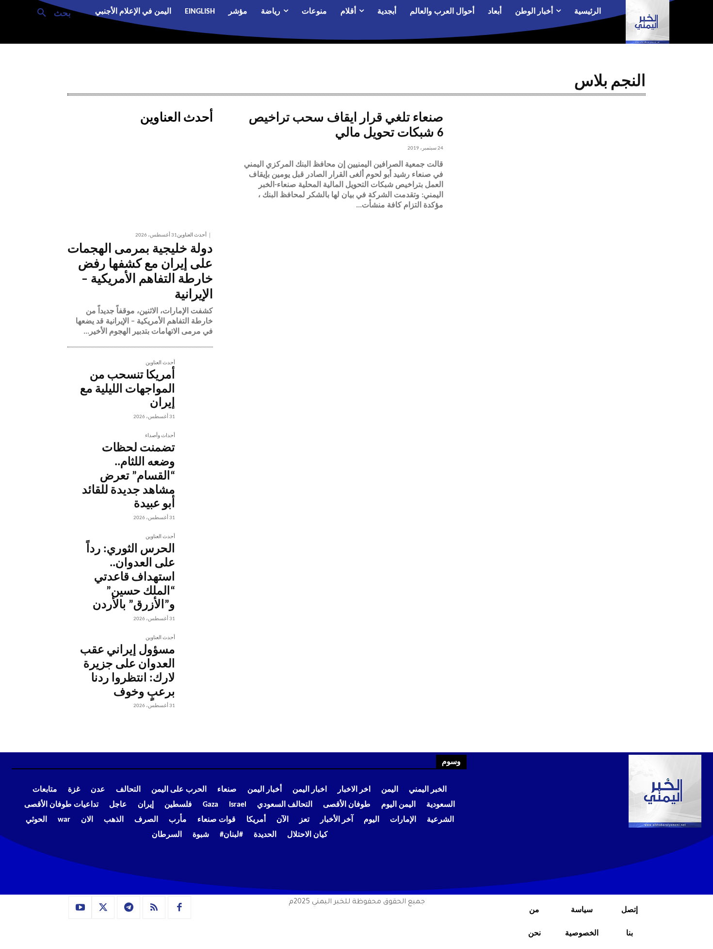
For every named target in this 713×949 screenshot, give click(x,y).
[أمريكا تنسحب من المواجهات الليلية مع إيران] (194, 379)
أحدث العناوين (192, 235)
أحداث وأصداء (160, 436)
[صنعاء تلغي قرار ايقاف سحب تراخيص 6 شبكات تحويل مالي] (544, 178)
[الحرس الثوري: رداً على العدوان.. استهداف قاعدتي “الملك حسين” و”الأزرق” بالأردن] (194, 553)
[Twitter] (103, 907)
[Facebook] (179, 907)
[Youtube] (80, 907)
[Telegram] (128, 907)
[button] (50, 12)
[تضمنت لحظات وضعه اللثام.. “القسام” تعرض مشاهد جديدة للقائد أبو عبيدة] (194, 452)
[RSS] (154, 907)
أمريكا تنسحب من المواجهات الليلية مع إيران (127, 389)
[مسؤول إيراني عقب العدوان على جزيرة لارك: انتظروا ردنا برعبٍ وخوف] (194, 654)
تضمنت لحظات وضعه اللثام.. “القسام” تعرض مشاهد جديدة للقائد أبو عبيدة (128, 476)
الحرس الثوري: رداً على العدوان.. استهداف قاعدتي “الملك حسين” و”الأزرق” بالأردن (130, 577)
